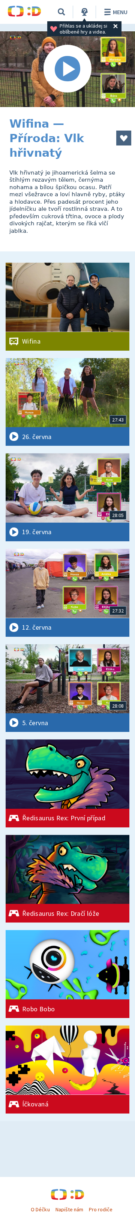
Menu (120, 12)
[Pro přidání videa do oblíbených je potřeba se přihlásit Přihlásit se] (123, 138)
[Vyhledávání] (61, 12)
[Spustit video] (67, 69)
